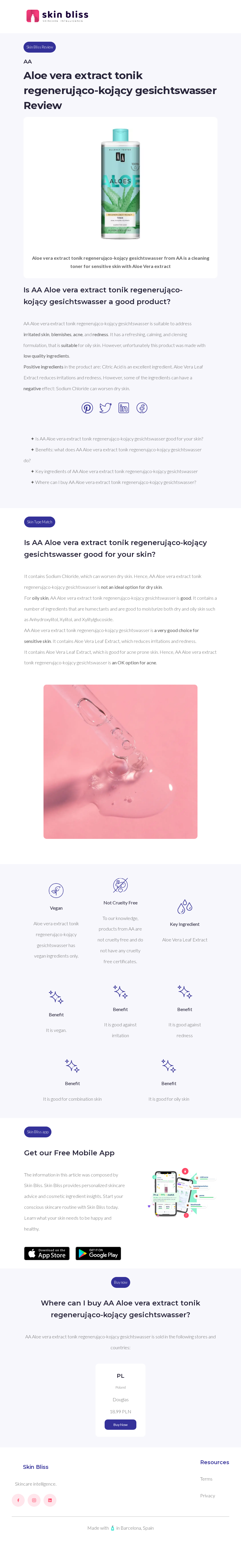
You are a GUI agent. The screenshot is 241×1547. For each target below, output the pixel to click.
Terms (206, 1478)
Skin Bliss (35, 1467)
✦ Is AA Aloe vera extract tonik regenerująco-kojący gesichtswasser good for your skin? (117, 438)
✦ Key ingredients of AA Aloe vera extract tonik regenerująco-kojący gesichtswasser (114, 471)
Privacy (207, 1495)
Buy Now (120, 1424)
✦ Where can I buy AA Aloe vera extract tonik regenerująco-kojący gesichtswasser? (113, 482)
